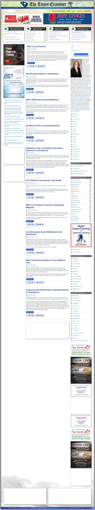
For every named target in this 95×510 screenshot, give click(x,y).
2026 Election (76, 191)
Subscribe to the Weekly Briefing (81, 54)
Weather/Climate (76, 149)
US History (75, 220)
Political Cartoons (32, 31)
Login (73, 11)
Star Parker (75, 338)
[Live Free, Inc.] (13, 82)
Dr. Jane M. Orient (76, 323)
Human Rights (75, 156)
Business (74, 136)
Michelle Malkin (76, 305)
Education (75, 126)
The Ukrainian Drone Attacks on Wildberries (12, 39)
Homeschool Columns (77, 278)
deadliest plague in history (44, 157)
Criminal (74, 129)
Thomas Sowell (76, 298)
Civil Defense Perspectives (86, 108)
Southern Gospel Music (77, 286)
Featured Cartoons (76, 151)
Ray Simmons (75, 271)
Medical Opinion (76, 318)
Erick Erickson (75, 313)
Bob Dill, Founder (76, 249)
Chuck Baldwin (76, 303)
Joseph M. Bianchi (76, 263)
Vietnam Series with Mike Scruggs (79, 171)
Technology (75, 146)
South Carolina (31, 35)
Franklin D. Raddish (76, 276)
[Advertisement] (14, 156)
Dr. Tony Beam (75, 273)
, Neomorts (77, 100)
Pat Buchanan (75, 310)
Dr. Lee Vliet (75, 325)
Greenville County (76, 202)
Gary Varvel (75, 186)
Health (74, 141)
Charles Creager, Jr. (76, 266)
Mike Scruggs (31, 40)
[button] (28, 66)
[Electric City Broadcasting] (81, 370)
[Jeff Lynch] (47, 18)
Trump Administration (32, 33)
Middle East (75, 195)
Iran (74, 193)
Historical (74, 131)
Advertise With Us (88, 11)
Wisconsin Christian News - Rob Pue (80, 340)
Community (75, 124)
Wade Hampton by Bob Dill (78, 166)
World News (75, 154)
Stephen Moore (76, 335)
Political (74, 116)
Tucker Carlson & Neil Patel (78, 333)
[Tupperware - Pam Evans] (81, 390)
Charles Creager (76, 200)
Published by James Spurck (78, 173)
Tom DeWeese (75, 330)
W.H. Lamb (75, 198)
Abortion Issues (76, 159)
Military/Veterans (76, 134)
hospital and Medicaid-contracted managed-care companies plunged (43, 130)
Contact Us (79, 11)
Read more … (30, 88)
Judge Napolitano (76, 315)
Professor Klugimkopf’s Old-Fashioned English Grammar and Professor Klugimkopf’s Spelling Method (81, 96)
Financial (74, 139)
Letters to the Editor (76, 252)
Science (74, 144)
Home (68, 11)
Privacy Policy (83, 56)
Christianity (75, 216)
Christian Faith (76, 218)
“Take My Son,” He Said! (76, 39)
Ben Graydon (75, 268)
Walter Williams (76, 295)
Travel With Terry (76, 168)
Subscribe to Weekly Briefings (58, 11)
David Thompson (76, 281)
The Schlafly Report (76, 300)
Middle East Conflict (77, 209)
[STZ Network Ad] (13, 54)
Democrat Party (76, 211)
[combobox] (9, 11)
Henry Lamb (75, 308)
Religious (74, 121)
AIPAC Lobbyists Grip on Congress (11, 31)
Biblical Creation (76, 207)
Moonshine (83, 100)
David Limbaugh (76, 328)
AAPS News (77, 107)
